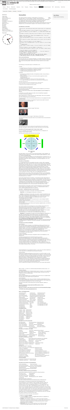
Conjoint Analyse (5, 17)
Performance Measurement (6, 18)
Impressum (18, 6)
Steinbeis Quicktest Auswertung (59, 16)
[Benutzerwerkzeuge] (49, 18)
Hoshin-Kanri (63, 6)
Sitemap (4, 6)
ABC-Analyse (4, 24)
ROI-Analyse (4, 26)
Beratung (31, 6)
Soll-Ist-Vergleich (4, 28)
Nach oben (66, 407)
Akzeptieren (2, 3)
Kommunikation (5, 8)
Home (22, 6)
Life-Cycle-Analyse (5, 29)
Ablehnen (7, 3)
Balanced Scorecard (47, 6)
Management (36, 6)
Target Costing (4, 16)
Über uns (8, 6)
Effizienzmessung (5, 19)
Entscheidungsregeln (12, 8)
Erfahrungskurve (4, 20)
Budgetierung (4, 27)
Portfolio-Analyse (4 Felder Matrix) (7, 31)
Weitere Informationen (33, 4)
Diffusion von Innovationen (6, 30)
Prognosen (26, 6)
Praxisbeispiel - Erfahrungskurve (7, 21)
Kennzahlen (4, 25)
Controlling (41, 6)
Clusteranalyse (4, 22)
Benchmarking (57, 6)
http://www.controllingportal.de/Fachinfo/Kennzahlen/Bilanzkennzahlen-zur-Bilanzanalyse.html (32, 379)
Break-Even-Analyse (5, 23)
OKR (53, 6)
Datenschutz (13, 6)
